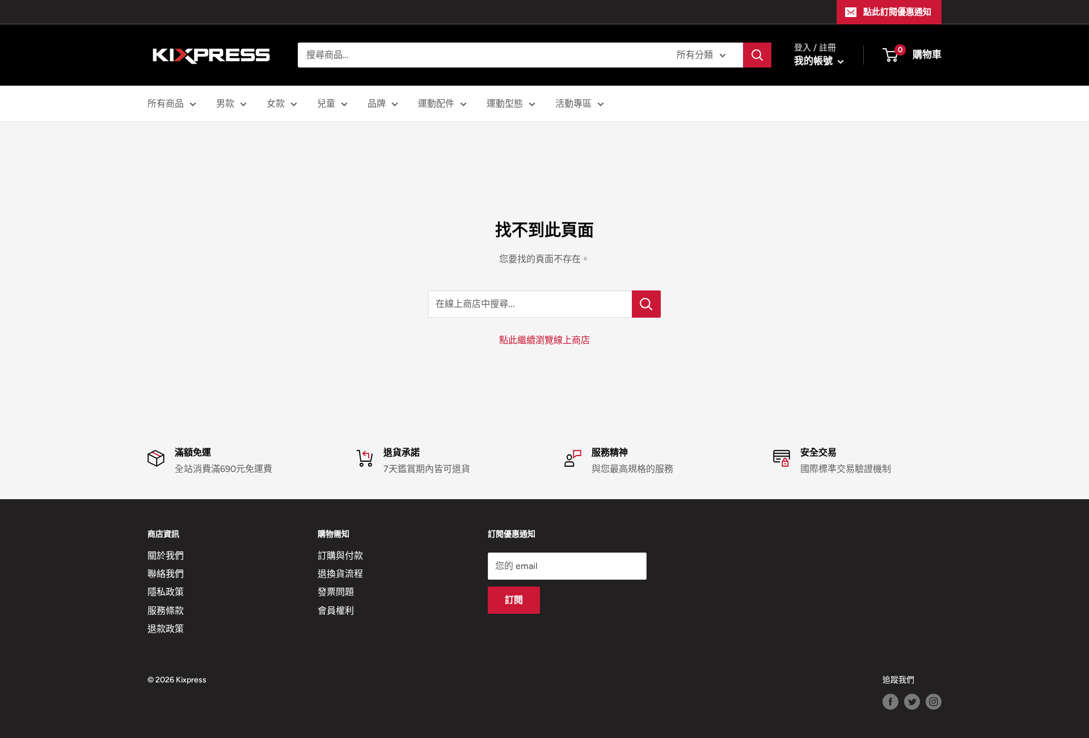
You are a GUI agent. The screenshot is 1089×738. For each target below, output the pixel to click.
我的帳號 (814, 60)
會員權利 (336, 610)
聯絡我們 (165, 573)
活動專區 (573, 103)
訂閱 (514, 599)
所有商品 (165, 103)
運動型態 (505, 103)
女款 (276, 103)
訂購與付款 (340, 555)
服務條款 (165, 610)
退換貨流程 (340, 573)
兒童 (326, 103)
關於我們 (165, 555)
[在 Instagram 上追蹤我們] (934, 702)
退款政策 (165, 628)
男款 (225, 103)
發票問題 (336, 592)
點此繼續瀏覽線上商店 (544, 340)
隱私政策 (165, 592)
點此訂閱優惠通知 (897, 12)
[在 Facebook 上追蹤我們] (890, 702)
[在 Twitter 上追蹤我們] (912, 702)
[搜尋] (757, 55)
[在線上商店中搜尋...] (646, 304)
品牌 (377, 103)
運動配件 (436, 103)
